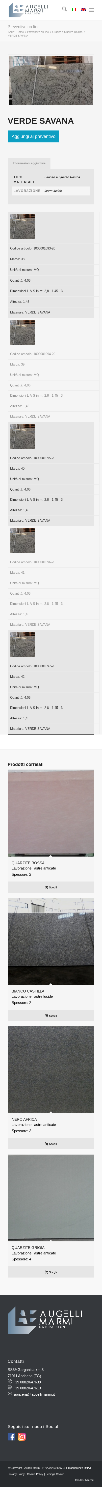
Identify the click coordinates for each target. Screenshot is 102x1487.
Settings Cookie (55, 1474)
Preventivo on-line (24, 27)
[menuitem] (62, 10)
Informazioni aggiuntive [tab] (29, 163)
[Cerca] (62, 10)
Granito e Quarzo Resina (62, 177)
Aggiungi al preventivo (33, 136)
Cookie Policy (35, 1474)
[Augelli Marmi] (42, 10)
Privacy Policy (16, 1474)
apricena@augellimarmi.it (34, 1394)
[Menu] (91, 10)
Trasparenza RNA (78, 1467)
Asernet (89, 1480)
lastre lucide (53, 191)
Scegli (52, 887)
